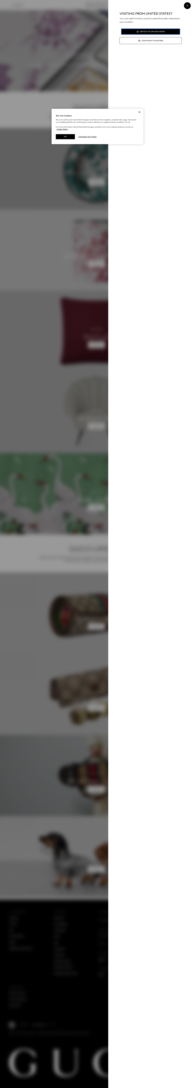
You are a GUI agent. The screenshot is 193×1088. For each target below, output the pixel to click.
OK (65, 137)
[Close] (187, 5)
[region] (97, 126)
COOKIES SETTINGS (87, 137)
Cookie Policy (62, 129)
